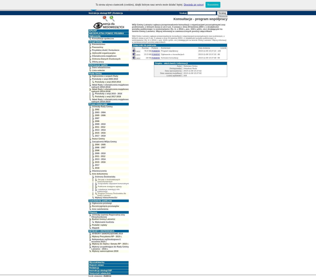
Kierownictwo (98, 44)
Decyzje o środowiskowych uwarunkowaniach (108, 181)
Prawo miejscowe (98, 104)
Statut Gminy (98, 139)
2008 (97, 121)
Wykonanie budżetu (104, 222)
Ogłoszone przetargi (102, 203)
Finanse (93, 212)
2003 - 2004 (100, 112)
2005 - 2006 (100, 115)
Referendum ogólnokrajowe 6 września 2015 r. (106, 240)
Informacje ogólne (98, 65)
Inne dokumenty (100, 174)
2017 (97, 165)
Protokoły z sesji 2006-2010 (105, 79)
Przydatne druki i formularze (105, 50)
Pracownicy (97, 47)
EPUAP (93, 30)
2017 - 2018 (100, 136)
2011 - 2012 (100, 127)
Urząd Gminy (96, 42)
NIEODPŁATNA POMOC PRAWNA (106, 33)
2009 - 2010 (100, 124)
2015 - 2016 (100, 133)
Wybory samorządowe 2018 (105, 251)
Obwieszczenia (99, 171)
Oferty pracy (98, 62)
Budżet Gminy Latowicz (103, 219)
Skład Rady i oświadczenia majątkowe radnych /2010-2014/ (110, 86)
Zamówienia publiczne (100, 201)
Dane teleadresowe (101, 67)
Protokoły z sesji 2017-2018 (108, 96)
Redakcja (118, 13)
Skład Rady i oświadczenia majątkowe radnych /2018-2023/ (110, 100)
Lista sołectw (98, 70)
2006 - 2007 (100, 147)
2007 (97, 118)
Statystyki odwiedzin (100, 273)
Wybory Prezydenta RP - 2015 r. (107, 236)
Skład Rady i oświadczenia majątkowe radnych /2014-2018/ (110, 90)
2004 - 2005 (100, 144)
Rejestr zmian (96, 265)
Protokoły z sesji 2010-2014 (108, 82)
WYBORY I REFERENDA (101, 231)
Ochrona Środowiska (105, 177)
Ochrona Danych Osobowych (106, 59)
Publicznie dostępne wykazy (110, 186)
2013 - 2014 (100, 130)
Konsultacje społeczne (103, 38)
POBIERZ (156, 51)
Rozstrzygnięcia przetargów (105, 206)
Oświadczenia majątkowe (104, 56)
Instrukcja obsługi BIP (100, 13)
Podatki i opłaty (99, 225)
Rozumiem (213, 4)
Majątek (95, 228)
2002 (97, 109)
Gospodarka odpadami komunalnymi (113, 184)
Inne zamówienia (100, 209)
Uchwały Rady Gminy (102, 106)
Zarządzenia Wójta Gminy (104, 142)
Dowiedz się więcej (194, 4)
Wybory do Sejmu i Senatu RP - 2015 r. (110, 244)
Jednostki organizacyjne (104, 53)
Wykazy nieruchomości (106, 197)
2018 (97, 168)
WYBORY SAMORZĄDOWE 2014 (107, 233)
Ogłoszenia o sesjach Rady (105, 76)
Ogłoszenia (95, 36)
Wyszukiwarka (96, 262)
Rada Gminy (95, 73)
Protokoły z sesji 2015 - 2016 (108, 93)
